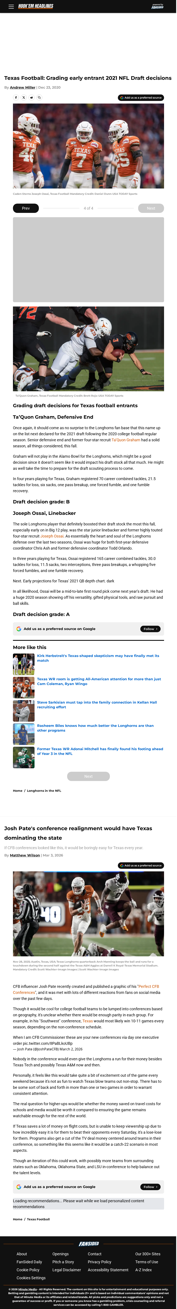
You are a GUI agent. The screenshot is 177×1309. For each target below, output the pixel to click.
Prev (26, 208)
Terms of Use (146, 1262)
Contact (94, 1254)
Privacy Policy (99, 1262)
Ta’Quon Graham (126, 440)
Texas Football (38, 1219)
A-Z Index (143, 1270)
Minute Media (27, 1289)
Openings (60, 1254)
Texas (88, 1021)
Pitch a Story (63, 1262)
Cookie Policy (28, 1270)
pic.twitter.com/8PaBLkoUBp (48, 1043)
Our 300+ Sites (147, 1254)
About (22, 1254)
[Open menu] (11, 6)
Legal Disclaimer (66, 1270)
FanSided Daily (29, 1262)
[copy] (39, 97)
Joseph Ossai (51, 536)
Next (151, 208)
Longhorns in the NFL (44, 791)
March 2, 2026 (71, 1049)
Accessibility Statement (108, 1270)
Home (17, 791)
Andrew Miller (22, 87)
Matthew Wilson (25, 855)
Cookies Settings (31, 1278)
